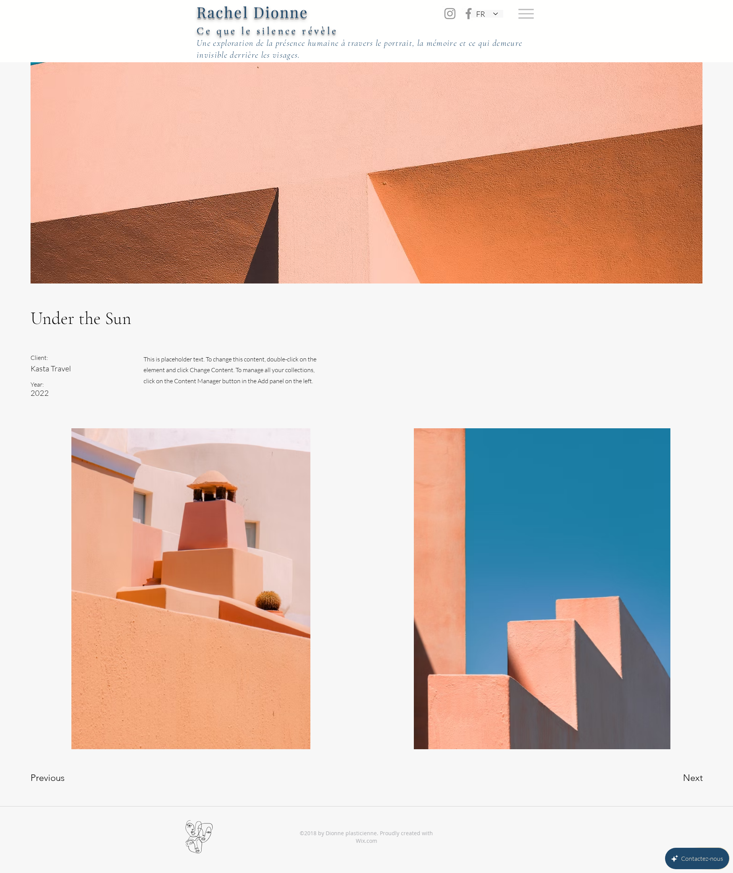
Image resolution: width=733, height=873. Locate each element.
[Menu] (526, 13)
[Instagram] (449, 13)
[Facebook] (468, 13)
